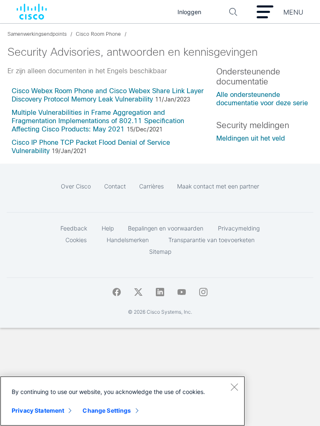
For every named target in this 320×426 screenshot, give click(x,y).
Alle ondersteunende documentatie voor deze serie (262, 98)
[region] (122, 401)
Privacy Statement (38, 410)
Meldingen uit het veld (250, 138)
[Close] (234, 387)
